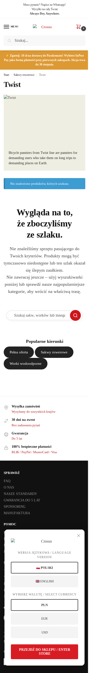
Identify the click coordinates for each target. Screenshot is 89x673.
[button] (79, 27)
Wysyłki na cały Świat (45, 9)
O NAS (9, 487)
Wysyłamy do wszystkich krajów (33, 411)
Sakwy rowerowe (24, 75)
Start (6, 75)
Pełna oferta (19, 352)
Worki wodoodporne (26, 364)
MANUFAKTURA (17, 513)
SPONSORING (14, 507)
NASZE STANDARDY (20, 494)
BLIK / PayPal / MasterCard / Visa (34, 452)
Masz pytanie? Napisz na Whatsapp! (44, 4)
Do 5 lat (17, 438)
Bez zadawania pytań (26, 425)
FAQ (7, 481)
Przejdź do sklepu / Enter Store (44, 651)
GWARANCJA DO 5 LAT (22, 500)
